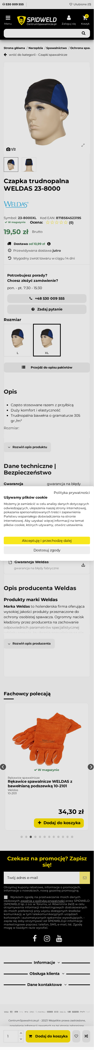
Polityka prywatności (72, 493)
